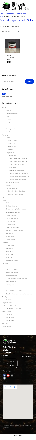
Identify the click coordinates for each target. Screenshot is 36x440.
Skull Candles (10, 224)
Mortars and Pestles (12, 182)
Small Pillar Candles (12, 227)
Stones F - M (10, 317)
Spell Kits (5, 323)
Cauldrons (9, 123)
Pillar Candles (10, 221)
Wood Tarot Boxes (12, 260)
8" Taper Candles (11, 206)
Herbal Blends (12, 140)
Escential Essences (12, 275)
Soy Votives (9, 233)
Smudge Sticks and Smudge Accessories (19, 294)
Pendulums (9, 248)
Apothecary (5, 135)
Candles (4, 200)
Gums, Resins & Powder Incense (16, 278)
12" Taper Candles (12, 203)
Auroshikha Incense (12, 269)
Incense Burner (11, 281)
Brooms (8, 120)
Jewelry (4, 297)
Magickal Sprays (7, 302)
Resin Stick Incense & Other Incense (17, 291)
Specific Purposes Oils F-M (18, 161)
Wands (8, 132)
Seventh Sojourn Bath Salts (16, 191)
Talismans (9, 300)
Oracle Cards (10, 245)
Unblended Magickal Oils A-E (19, 173)
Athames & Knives (12, 113)
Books (4, 197)
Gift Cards (5, 263)
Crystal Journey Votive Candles (16, 209)
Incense (4, 267)
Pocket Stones (6, 311)
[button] (26, 360)
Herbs (8, 137)
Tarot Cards (9, 254)
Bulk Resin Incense (12, 272)
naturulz (8, 185)
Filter (4, 94)
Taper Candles (10, 236)
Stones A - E (10, 314)
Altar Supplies (6, 108)
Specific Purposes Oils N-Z (18, 164)
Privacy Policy (18, 436)
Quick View (12, 51)
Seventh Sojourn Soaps (15, 194)
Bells (7, 116)
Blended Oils (12, 155)
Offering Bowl (10, 129)
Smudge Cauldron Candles (14, 230)
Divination (5, 242)
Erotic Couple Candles (13, 212)
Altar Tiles (9, 110)
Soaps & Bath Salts (12, 188)
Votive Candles (10, 239)
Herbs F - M (12, 146)
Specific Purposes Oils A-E (18, 158)
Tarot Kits (9, 257)
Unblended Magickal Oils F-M (19, 176)
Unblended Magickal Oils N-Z (19, 179)
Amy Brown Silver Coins (13, 308)
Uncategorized (6, 326)
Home (2, 14)
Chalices (8, 126)
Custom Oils (12, 167)
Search (29, 81)
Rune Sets (9, 251)
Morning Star (10, 285)
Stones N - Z (10, 320)
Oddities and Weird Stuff (9, 306)
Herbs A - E (11, 143)
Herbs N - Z (11, 149)
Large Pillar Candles (12, 218)
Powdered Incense (12, 288)
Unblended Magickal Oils (16, 170)
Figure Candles (11, 215)
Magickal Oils (10, 152)
